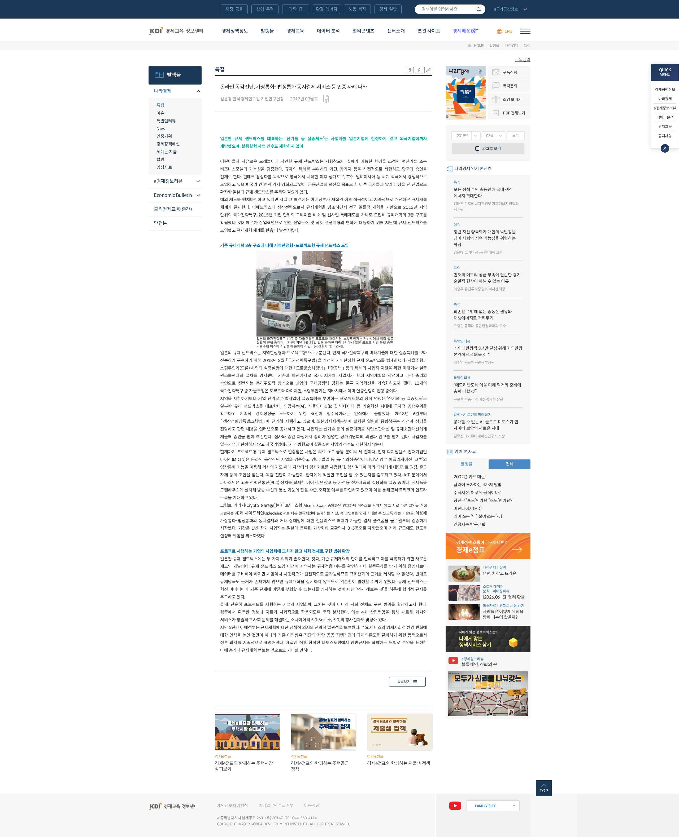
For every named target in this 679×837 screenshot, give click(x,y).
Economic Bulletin (173, 195)
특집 (527, 45)
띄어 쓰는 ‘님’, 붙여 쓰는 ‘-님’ (478, 516)
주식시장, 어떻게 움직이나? (477, 492)
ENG (508, 31)
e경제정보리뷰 (168, 181)
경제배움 (465, 30)
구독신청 (510, 72)
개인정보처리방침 (232, 805)
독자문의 (510, 85)
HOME (479, 45)
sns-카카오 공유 (410, 70)
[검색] (450, 9)
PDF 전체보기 (514, 113)
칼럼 (160, 159)
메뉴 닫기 (665, 148)
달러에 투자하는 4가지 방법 (478, 485)
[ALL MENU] (525, 31)
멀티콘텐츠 (363, 31)
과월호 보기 (491, 148)
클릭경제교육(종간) (173, 209)
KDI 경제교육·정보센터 (176, 31)
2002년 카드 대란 (469, 477)
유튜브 (455, 805)
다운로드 (326, 99)
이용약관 (311, 805)
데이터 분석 (328, 31)
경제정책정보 (235, 31)
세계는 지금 (166, 152)
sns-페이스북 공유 (419, 70)
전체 (509, 464)
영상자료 (164, 167)
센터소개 (396, 31)
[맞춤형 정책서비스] (488, 639)
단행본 (160, 223)
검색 (478, 9)
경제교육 (295, 31)
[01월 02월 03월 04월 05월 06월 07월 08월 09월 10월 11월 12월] (493, 135)
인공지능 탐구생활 (469, 524)
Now (161, 128)
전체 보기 (510, 10)
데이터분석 (665, 117)
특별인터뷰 (166, 121)
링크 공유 (428, 70)
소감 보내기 (512, 99)
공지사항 (665, 136)
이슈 (160, 113)
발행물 (267, 31)
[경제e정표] (488, 546)
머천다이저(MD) (467, 508)
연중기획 (164, 136)
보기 (515, 135)
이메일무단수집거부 (276, 805)
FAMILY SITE (485, 806)
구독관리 (522, 60)
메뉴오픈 (198, 92)
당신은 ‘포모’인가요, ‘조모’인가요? (483, 500)
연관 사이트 (428, 31)
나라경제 (511, 45)
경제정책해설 (168, 144)
